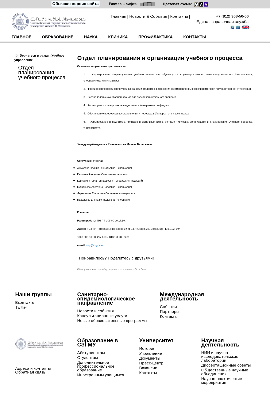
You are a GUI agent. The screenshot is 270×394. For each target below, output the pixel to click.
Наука (91, 37)
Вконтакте (24, 302)
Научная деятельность (220, 342)
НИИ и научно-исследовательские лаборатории (219, 357)
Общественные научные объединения (224, 372)
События (168, 306)
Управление (150, 353)
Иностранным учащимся (100, 375)
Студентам (87, 357)
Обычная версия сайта (75, 3)
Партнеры (169, 311)
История (147, 348)
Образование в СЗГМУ (97, 342)
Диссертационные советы (226, 365)
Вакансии (148, 368)
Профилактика (155, 37)
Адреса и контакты (33, 368)
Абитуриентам (91, 353)
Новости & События (148, 16)
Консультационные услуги (102, 316)
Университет (156, 340)
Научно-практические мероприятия (221, 380)
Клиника (118, 37)
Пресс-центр (151, 363)
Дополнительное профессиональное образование (96, 366)
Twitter (21, 307)
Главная (118, 16)
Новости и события (95, 311)
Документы (149, 358)
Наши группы (33, 294)
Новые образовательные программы (112, 320)
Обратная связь (30, 372)
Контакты (179, 16)
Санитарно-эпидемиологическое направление (106, 298)
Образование (57, 37)
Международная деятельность (182, 296)
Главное (21, 37)
